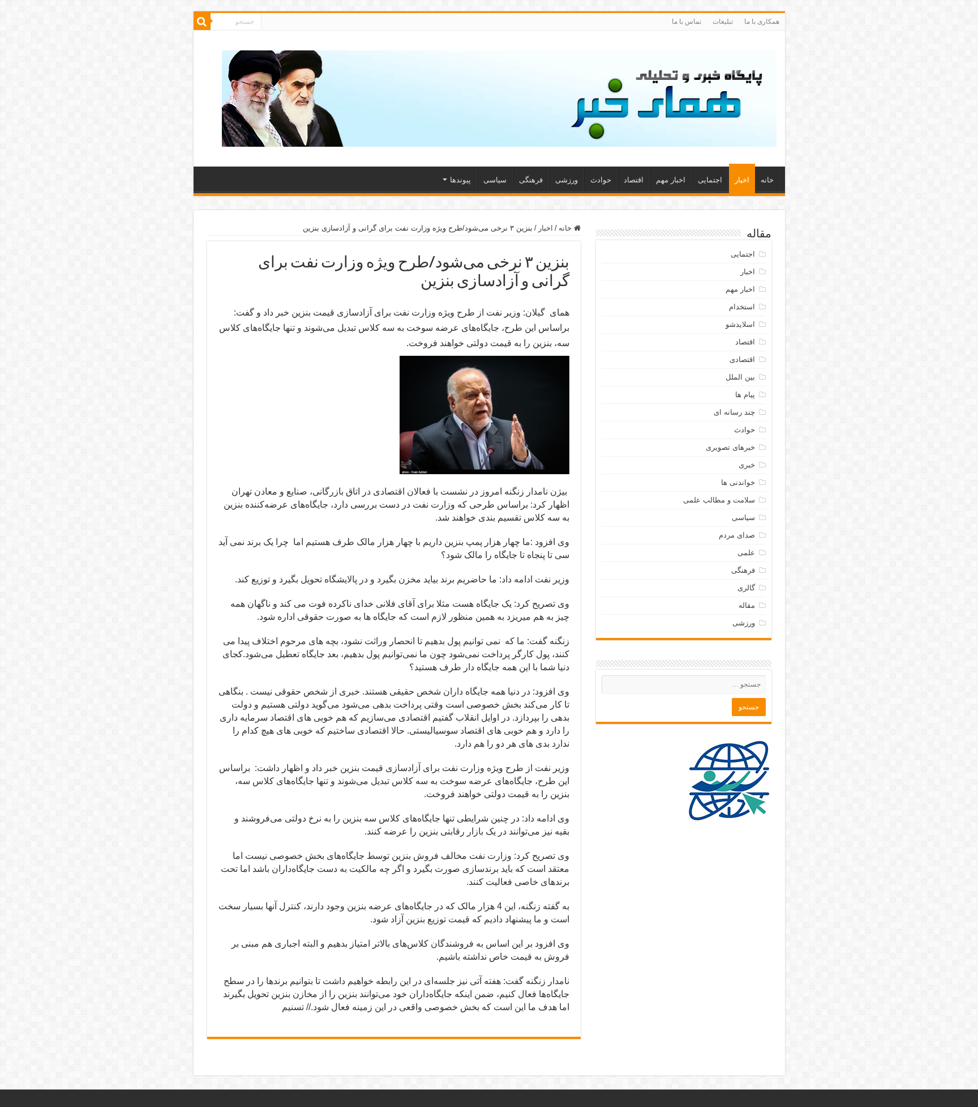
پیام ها (745, 394)
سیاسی (495, 180)
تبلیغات (723, 21)
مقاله (747, 605)
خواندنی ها (738, 482)
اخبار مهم (670, 180)
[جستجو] (202, 21)
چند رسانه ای (734, 412)
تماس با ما (686, 21)
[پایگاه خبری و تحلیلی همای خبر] (499, 96)
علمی (746, 552)
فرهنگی (531, 180)
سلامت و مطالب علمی (719, 500)
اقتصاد (634, 180)
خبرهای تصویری (730, 447)
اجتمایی (710, 180)
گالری (746, 588)
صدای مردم (737, 535)
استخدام (742, 307)
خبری (747, 465)
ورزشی (566, 180)
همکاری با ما (761, 21)
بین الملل (740, 377)
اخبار (742, 180)
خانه (767, 180)
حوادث (600, 180)
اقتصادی (742, 359)
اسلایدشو (740, 324)
